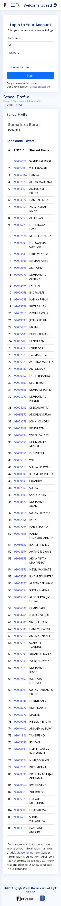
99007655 (20, 533)
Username (13, 38)
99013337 (20, 320)
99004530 (20, 348)
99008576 (20, 569)
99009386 (20, 390)
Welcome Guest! (38, 5)
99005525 (20, 362)
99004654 (20, 551)
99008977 (20, 715)
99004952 (20, 407)
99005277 (20, 327)
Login (30, 75)
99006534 (20, 435)
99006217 (20, 817)
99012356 (20, 520)
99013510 (20, 828)
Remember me (20, 67)
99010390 (20, 474)
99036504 (20, 175)
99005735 (20, 576)
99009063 (20, 292)
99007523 (20, 668)
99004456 (20, 615)
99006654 (20, 590)
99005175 (20, 467)
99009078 (20, 421)
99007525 (20, 182)
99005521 (20, 643)
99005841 (20, 661)
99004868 (20, 261)
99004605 (20, 495)
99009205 (20, 243)
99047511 (20, 313)
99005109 (20, 334)
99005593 (20, 654)
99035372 (20, 414)
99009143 (20, 481)
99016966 (20, 207)
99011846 (20, 735)
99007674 (20, 236)
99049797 (20, 774)
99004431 (20, 254)
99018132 (20, 369)
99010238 (20, 299)
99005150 (20, 218)
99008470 (20, 502)
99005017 (20, 636)
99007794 (20, 527)
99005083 (20, 168)
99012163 (20, 488)
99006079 (20, 161)
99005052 (20, 442)
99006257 (20, 376)
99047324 (20, 767)
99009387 (20, 810)
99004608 (20, 428)
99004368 (20, 189)
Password (13, 52)
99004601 (20, 622)
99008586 (20, 701)
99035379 (20, 306)
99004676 (20, 583)
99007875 (20, 355)
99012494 (20, 285)
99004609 (20, 383)
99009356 (20, 453)
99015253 (20, 742)
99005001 (20, 629)
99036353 (20, 558)
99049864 (20, 785)
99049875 (20, 792)
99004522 (20, 200)
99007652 (20, 679)
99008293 (20, 690)
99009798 (20, 721)
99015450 (20, 597)
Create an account (40, 86)
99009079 (20, 274)
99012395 (20, 268)
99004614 (20, 513)
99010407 (20, 728)
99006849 (20, 608)
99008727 (20, 708)
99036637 (20, 544)
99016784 (20, 749)
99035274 (20, 760)
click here (32, 83)
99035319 (20, 460)
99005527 (20, 799)
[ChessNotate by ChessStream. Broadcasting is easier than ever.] (25, 898)
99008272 (20, 396)
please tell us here (28, 852)
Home (6, 101)
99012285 (20, 341)
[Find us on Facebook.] (42, 898)
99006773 (20, 225)
